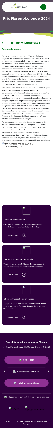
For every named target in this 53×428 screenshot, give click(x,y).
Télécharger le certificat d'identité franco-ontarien (28, 397)
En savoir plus (12, 235)
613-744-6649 (28, 360)
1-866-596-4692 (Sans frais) (28, 371)
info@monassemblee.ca (29, 383)
